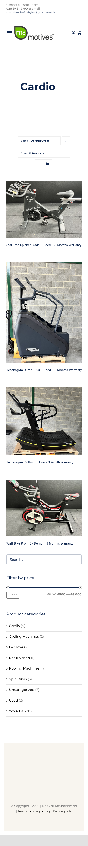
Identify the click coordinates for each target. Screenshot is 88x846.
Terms (22, 811)
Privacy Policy (40, 811)
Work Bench (19, 711)
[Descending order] (66, 140)
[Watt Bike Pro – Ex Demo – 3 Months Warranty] (44, 508)
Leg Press (17, 647)
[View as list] (47, 164)
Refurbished (19, 658)
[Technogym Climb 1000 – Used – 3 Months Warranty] (44, 312)
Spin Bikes (18, 679)
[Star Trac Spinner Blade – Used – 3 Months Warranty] (44, 209)
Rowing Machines (24, 668)
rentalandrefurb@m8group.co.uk (30, 12)
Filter (13, 595)
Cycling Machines (24, 636)
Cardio (14, 626)
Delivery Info (62, 811)
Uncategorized (21, 690)
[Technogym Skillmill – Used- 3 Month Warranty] (44, 421)
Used (13, 700)
